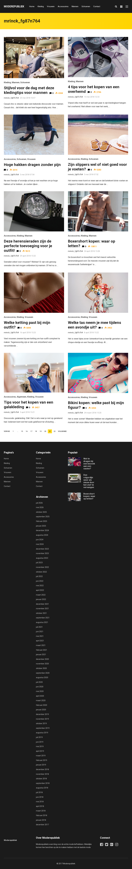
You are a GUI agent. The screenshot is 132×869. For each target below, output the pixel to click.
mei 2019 (40, 746)
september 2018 (43, 783)
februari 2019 (41, 760)
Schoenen (86, 6)
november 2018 (42, 774)
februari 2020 (41, 705)
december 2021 (42, 604)
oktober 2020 (41, 668)
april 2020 (40, 696)
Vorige (7, 431)
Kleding (41, 6)
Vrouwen (51, 6)
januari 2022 (41, 599)
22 (54, 431)
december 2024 (42, 530)
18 (36, 431)
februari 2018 (41, 815)
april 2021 (40, 641)
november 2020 (42, 664)
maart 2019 (41, 756)
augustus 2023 (42, 558)
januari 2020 (41, 710)
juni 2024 (39, 540)
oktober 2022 (41, 572)
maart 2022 (41, 595)
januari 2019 (41, 765)
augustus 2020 (42, 677)
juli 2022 (39, 576)
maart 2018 (41, 811)
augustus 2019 (42, 733)
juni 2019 (39, 742)
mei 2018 (40, 802)
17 (31, 431)
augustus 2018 (42, 788)
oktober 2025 (41, 512)
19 (41, 431)
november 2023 (42, 553)
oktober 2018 (41, 779)
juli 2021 (39, 627)
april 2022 (40, 590)
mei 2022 (40, 585)
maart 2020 (41, 700)
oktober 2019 (41, 723)
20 (45, 431)
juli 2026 (39, 503)
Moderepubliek (14, 6)
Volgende (62, 431)
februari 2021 (41, 650)
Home (31, 6)
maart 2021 (41, 645)
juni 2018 (39, 797)
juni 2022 (39, 581)
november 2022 (42, 567)
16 (27, 431)
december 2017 (42, 825)
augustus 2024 (42, 535)
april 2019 (40, 751)
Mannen (75, 6)
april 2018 (40, 806)
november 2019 (42, 719)
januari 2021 (41, 654)
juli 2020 (39, 682)
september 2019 (43, 728)
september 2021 (43, 618)
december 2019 (42, 714)
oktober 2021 (41, 613)
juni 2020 (39, 687)
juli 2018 (39, 792)
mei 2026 (40, 507)
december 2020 (42, 659)
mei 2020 (40, 691)
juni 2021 (39, 631)
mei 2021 (40, 636)
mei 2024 (40, 544)
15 (22, 431)
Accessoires (63, 6)
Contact (96, 6)
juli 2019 (39, 737)
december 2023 (42, 549)
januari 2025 (41, 526)
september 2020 (43, 673)
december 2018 (42, 769)
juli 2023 (39, 563)
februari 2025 (41, 521)
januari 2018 (41, 820)
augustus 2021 (42, 622)
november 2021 (42, 608)
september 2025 (43, 517)
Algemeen (21, 397)
